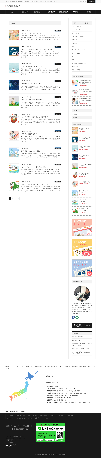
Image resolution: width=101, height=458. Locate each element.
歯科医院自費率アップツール (47, 415)
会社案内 (37, 418)
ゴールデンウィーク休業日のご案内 (34, 99)
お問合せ (92, 1)
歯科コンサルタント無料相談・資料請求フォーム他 (19, 418)
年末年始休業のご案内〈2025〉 (32, 66)
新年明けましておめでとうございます (34, 117)
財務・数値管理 (76, 70)
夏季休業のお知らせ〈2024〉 (31, 151)
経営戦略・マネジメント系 (79, 63)
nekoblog (74, 114)
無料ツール (75, 60)
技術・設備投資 (76, 53)
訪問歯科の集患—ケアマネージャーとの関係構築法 (85, 100)
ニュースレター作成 (21, 415)
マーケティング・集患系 (78, 36)
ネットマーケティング (77, 30)
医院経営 (74, 43)
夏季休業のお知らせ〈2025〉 (31, 83)
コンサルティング (60, 415)
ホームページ (75, 33)
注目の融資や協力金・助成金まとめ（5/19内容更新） (81, 353)
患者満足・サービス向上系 (79, 50)
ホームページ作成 (32, 415)
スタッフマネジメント (77, 26)
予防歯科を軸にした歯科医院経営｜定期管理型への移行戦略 (85, 82)
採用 (73, 56)
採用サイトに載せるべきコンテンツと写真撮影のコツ (85, 91)
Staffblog (58, 30)
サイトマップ (45, 418)
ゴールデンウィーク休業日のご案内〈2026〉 (37, 49)
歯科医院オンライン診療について (80, 348)
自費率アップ (75, 66)
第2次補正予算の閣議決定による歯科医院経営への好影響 (82, 344)
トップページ (10, 415)
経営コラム (70, 415)
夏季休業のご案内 (76, 340)
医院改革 (74, 40)
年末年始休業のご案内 (29, 134)
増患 (73, 46)
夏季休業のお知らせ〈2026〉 (31, 33)
